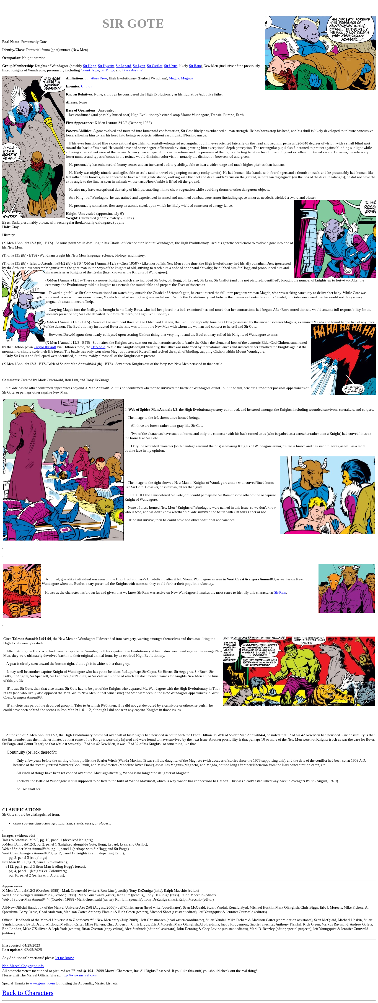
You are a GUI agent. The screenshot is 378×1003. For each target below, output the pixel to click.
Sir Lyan (139, 66)
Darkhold (98, 347)
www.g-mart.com (42, 983)
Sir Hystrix (106, 66)
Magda (174, 78)
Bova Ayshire (132, 70)
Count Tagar (90, 70)
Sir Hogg (89, 66)
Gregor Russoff (45, 347)
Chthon (86, 86)
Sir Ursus (170, 66)
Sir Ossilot (154, 66)
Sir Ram (195, 66)
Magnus (187, 78)
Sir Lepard (123, 66)
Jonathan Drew (96, 78)
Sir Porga (107, 70)
